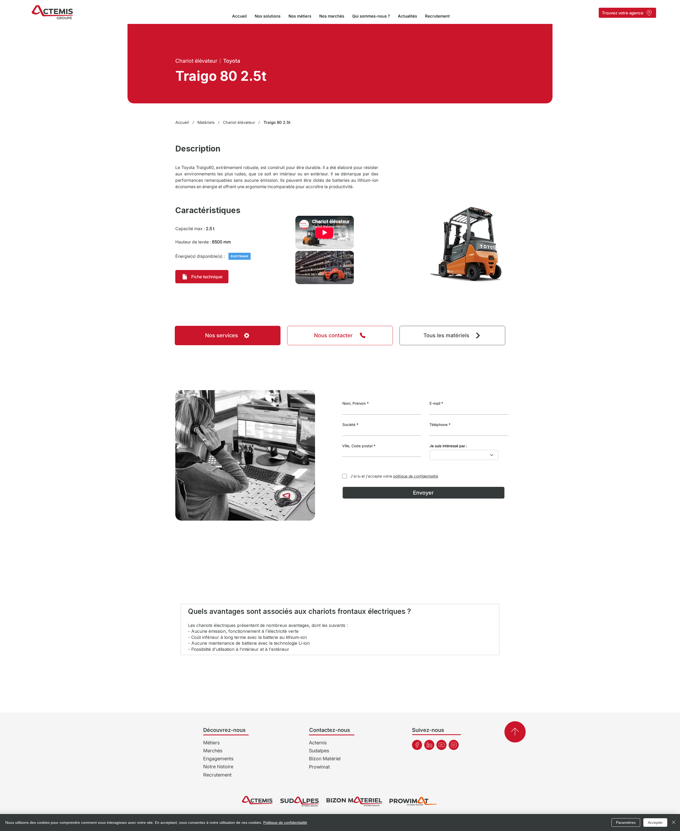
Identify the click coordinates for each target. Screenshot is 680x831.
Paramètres (626, 822)
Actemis (318, 742)
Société (348, 425)
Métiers (211, 742)
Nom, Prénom (354, 403)
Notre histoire (218, 766)
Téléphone (439, 425)
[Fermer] (673, 822)
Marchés (212, 750)
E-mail (435, 403)
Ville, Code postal (357, 446)
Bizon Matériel (325, 758)
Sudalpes (319, 750)
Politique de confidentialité (285, 822)
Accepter (655, 822)
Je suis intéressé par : (448, 446)
